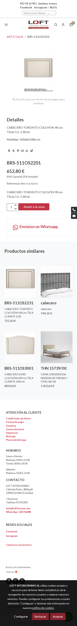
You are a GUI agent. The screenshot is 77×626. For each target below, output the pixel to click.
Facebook (11, 531)
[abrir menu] (6, 24)
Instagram (40, 7)
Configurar (21, 616)
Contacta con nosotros (19, 544)
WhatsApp (18, 511)
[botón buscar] (55, 24)
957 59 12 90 (27, 3)
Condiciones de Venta (18, 418)
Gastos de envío (15, 429)
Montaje (11, 436)
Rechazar (40, 616)
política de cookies (43, 607)
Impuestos (12, 432)
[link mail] (74, 216)
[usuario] (63, 24)
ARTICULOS (15, 36)
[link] (38, 25)
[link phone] (74, 210)
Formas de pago (15, 421)
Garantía (11, 425)
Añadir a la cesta (34, 206)
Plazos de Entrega (16, 439)
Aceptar (58, 616)
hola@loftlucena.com (18, 508)
